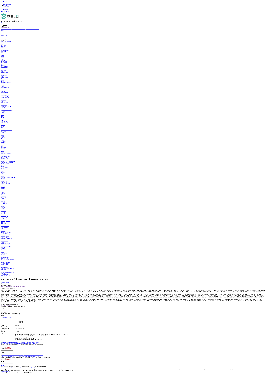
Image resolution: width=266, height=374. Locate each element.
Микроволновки (4, 194)
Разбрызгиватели (5, 226)
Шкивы (2, 78)
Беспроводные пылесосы (6, 130)
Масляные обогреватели (6, 256)
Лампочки (3, 111)
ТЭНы (2, 90)
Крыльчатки (3, 269)
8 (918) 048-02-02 (5, 27)
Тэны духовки (4, 181)
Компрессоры (4, 108)
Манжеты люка (4, 54)
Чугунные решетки (5, 183)
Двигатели (3, 45)
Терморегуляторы (5, 122)
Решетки (3, 148)
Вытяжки (3, 265)
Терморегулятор (4, 258)
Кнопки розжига (4, 157)
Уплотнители (4, 123)
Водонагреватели (5, 92)
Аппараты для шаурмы (6, 246)
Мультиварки (4, 253)
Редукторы (3, 147)
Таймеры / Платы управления (8, 177)
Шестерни (3, 150)
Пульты (2, 242)
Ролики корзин (4, 227)
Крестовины (3, 51)
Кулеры (2, 252)
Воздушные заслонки (6, 106)
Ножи (2, 146)
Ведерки (3, 188)
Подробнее (3, 353)
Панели (2, 115)
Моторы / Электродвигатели (7, 272)
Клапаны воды (4, 216)
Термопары (3, 178)
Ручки (2, 88)
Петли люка (3, 60)
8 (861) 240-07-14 (5, 11)
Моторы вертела (4, 167)
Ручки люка (3, 70)
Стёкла (2, 176)
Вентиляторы (4, 105)
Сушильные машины (6, 82)
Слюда (2, 206)
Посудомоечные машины (6, 209)
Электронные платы (5, 243)
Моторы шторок (4, 241)
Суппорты (3, 73)
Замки (2, 214)
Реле (2, 118)
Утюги (2, 261)
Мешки (2, 132)
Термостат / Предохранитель (7, 259)
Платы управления (5, 97)
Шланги (2, 80)
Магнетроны (4, 203)
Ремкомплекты (4, 67)
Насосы (2, 56)
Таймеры (3, 207)
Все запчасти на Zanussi (6, 317)
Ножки (2, 57)
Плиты (2, 152)
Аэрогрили (3, 247)
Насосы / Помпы (4, 264)
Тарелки (3, 208)
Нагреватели (4, 113)
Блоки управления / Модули (7, 268)
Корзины (3, 218)
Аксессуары (3, 103)
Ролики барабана (5, 87)
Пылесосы (3, 127)
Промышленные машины (7, 63)
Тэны (2, 76)
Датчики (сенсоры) (5, 234)
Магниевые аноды (5, 96)
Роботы (2, 135)
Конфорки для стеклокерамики (8, 161)
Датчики (3, 107)
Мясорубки (3, 141)
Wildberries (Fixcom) (5, 275)
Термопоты (3, 254)
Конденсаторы (4, 199)
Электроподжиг (4, 184)
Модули (2, 55)
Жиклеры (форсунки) (6, 155)
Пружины (3, 65)
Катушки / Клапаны (5, 262)
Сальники (3, 71)
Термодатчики (4, 75)
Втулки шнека (4, 143)
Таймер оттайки (4, 121)
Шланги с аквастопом (6, 232)
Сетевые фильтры (5, 72)
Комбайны (3, 249)
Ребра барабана (4, 66)
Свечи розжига (4, 174)
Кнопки (2, 49)
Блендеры (3, 248)
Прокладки (3, 98)
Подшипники (4, 61)
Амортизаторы (4, 42)
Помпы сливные (4, 223)
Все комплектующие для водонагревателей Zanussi (13, 318)
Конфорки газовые (5, 160)
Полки (2, 117)
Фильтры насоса (4, 77)
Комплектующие (5, 50)
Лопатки (3, 189)
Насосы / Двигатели (5, 221)
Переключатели (4, 169)
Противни (3, 172)
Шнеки (2, 151)
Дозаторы (3, 213)
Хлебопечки (3, 186)
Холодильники (4, 102)
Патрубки (3, 59)
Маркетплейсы (4, 274)
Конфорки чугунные (5, 163)
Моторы (2, 191)
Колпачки (3, 198)
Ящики (2, 126)
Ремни (2, 68)
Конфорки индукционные (7, 162)
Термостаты (3, 100)
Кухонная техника (5, 244)
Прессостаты (4, 62)
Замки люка (3, 46)
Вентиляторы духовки (6, 153)
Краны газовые (4, 164)
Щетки (2, 81)
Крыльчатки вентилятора (6, 110)
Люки (2, 52)
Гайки (2, 145)
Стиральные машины (6, 41)
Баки (2, 44)
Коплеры (3, 201)
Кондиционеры (4, 233)
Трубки (2, 136)
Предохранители (5, 204)
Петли (2, 116)
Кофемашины (4, 251)
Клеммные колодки (5, 156)
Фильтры (3, 91)
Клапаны (3, 47)
